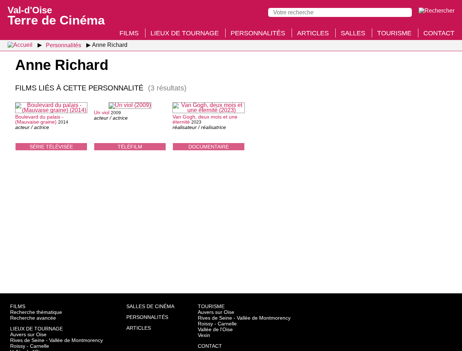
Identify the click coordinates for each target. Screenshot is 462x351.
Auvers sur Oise (28, 334)
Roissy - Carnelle (29, 346)
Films (129, 33)
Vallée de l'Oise (215, 329)
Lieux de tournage (185, 33)
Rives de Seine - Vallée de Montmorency (56, 340)
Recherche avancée (33, 318)
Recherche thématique (36, 312)
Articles (313, 33)
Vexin (204, 335)
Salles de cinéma (150, 306)
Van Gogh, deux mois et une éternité (205, 119)
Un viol (101, 112)
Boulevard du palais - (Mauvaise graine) (39, 119)
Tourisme (394, 33)
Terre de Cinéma (56, 15)
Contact (438, 33)
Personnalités (258, 33)
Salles (353, 33)
